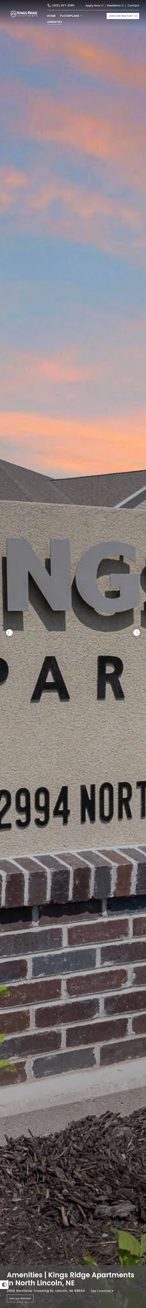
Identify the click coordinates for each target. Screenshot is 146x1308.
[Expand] (138, 1258)
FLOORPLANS (69, 16)
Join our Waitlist (121, 16)
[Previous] (9, 632)
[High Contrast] (4, 1284)
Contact (133, 5)
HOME (51, 16)
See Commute (101, 1290)
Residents (114, 5)
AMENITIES (54, 22)
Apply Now (93, 5)
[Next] (136, 632)
